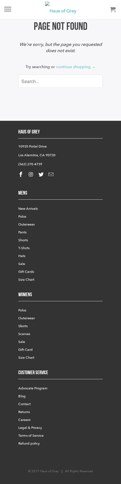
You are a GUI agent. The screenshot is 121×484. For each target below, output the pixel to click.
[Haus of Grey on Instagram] (31, 174)
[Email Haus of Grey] (51, 174)
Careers (24, 420)
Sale (21, 264)
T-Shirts (24, 248)
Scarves (24, 334)
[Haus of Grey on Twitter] (42, 174)
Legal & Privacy (30, 427)
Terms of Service (31, 435)
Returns (24, 412)
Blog (22, 396)
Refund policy (29, 443)
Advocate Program (33, 388)
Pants (22, 232)
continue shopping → (76, 67)
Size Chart (26, 279)
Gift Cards (26, 271)
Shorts (23, 240)
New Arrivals (28, 208)
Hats (21, 256)
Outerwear (26, 224)
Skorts (23, 326)
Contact (24, 404)
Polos (22, 216)
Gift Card (25, 349)
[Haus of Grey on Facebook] (21, 174)
